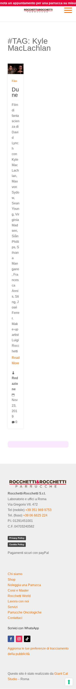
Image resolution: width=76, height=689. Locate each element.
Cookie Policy (16, 544)
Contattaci (15, 618)
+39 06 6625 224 (35, 515)
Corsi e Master (18, 590)
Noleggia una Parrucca (24, 585)
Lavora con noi (18, 601)
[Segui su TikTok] (27, 639)
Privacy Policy (16, 538)
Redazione (15, 383)
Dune (15, 92)
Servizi (13, 607)
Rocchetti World (19, 596)
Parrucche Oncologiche (25, 612)
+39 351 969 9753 (38, 510)
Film (14, 81)
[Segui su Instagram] (19, 639)
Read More (16, 360)
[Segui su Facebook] (11, 639)
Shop (11, 579)
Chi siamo (15, 574)
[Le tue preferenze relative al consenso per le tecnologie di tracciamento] (69, 682)
